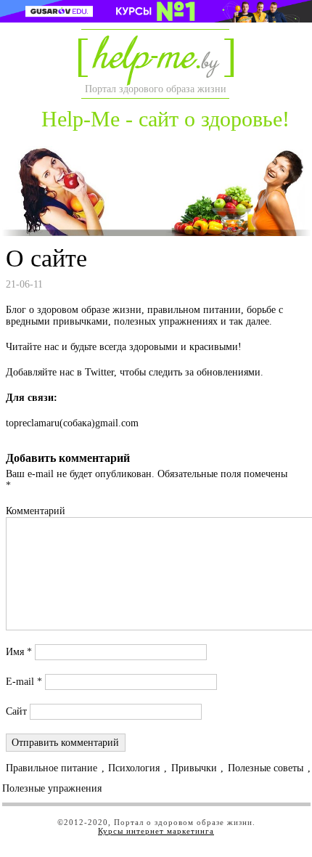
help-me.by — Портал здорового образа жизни (154, 60)
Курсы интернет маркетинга (156, 830)
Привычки (194, 768)
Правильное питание (51, 768)
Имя (19, 651)
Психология (134, 768)
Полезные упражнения (52, 788)
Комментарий (35, 510)
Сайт (16, 711)
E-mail (24, 681)
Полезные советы (265, 768)
